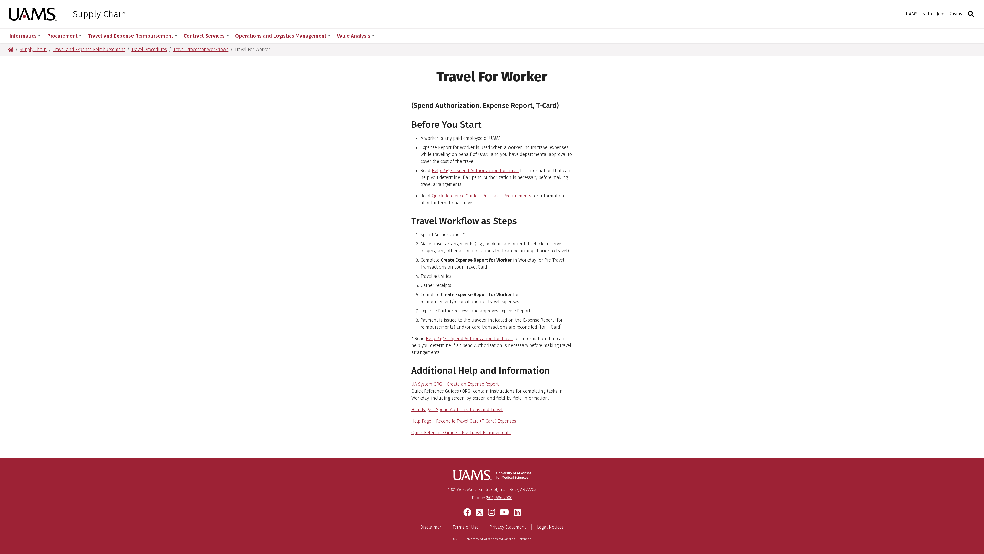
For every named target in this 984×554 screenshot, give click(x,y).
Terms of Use (466, 527)
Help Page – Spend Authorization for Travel (475, 170)
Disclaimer (431, 527)
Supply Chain (99, 14)
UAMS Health (919, 14)
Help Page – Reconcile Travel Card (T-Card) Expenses (463, 421)
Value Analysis (353, 36)
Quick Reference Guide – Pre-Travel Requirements (481, 196)
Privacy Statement (508, 527)
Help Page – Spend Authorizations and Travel (457, 409)
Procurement (62, 36)
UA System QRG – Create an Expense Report (455, 384)
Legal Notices (550, 527)
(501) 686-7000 (499, 497)
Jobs (941, 14)
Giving (956, 14)
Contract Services (204, 36)
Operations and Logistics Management (280, 36)
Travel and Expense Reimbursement (130, 36)
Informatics (23, 36)
